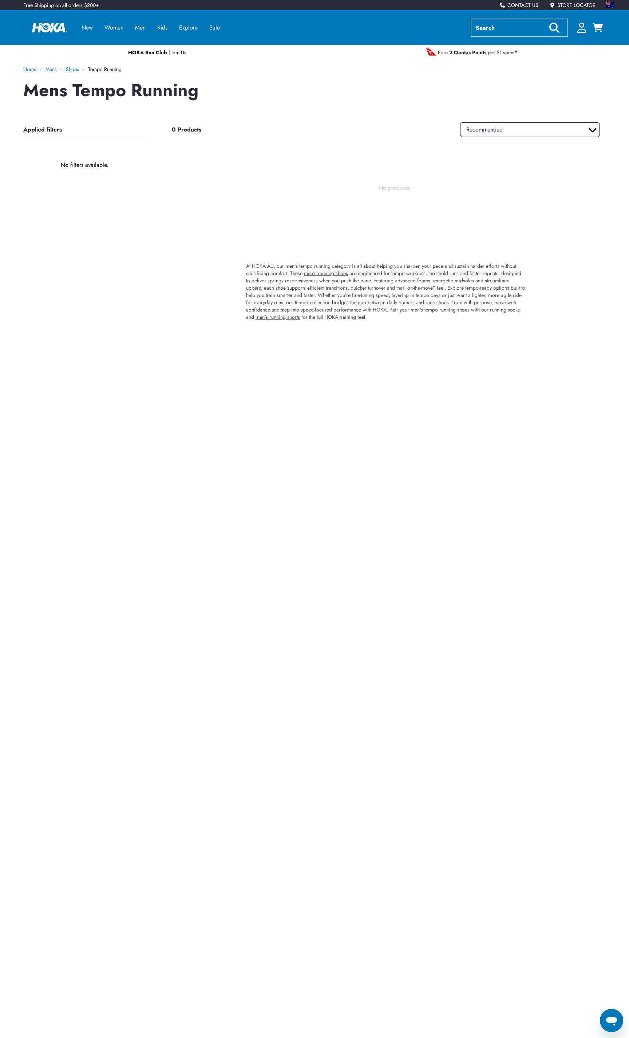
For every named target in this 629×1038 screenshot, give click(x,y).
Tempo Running (105, 69)
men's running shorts (278, 317)
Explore (188, 27)
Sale (214, 27)
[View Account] (582, 28)
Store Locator (576, 5)
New (87, 27)
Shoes (72, 69)
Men (140, 27)
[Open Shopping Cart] (598, 28)
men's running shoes (326, 273)
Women (113, 27)
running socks (505, 309)
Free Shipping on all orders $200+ (61, 5)
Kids (162, 27)
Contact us (522, 5)
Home (29, 69)
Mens (51, 69)
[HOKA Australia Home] (49, 27)
